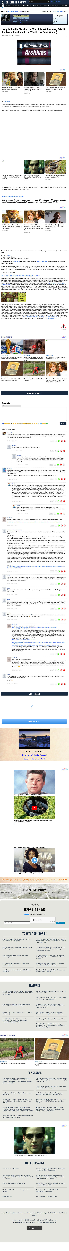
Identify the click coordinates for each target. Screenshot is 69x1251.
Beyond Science (27, 5)
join (9, 255)
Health (20, 5)
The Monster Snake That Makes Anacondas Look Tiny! (55, 176)
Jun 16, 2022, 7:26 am (12, 525)
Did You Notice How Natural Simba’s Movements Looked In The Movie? (12, 226)
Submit (60, 923)
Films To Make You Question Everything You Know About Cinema (54, 226)
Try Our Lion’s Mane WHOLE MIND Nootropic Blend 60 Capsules (20, 275)
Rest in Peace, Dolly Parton (11, 1169)
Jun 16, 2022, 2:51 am (12, 440)
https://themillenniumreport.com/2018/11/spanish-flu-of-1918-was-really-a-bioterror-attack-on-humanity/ (36, 645)
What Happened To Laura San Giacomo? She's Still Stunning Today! (33, 359)
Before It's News (16, 2)
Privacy (29, 1213)
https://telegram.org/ (23, 893)
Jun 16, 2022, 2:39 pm (12, 608)
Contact (24, 1213)
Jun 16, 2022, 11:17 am (17, 501)
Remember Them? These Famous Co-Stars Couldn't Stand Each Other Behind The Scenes (33, 227)
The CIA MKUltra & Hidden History (46, 1196)
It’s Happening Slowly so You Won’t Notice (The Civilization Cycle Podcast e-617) (50, 1169)
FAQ (19, 1213)
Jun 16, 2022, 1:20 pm (12, 571)
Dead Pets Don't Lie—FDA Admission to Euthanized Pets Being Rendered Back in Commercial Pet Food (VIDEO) (15, 1020)
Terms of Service (38, 1213)
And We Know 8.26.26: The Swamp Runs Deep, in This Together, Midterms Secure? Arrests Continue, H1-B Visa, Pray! (51, 941)
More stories (25, 22)
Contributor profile (17, 22)
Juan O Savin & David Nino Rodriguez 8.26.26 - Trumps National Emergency (17, 940)
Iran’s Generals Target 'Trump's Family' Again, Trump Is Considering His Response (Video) (49, 1013)
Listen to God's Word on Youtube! (34, 755)
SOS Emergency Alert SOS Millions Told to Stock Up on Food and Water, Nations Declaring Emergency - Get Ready (50, 949)
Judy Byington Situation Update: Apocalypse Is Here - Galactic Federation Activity (50, 964)
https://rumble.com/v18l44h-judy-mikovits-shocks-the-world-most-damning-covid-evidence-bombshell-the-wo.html (34, 522)
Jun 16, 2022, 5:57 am (12, 479)
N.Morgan (7, 101)
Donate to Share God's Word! (34, 759)
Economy (14, 5)
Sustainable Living (48, 5)
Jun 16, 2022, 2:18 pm (12, 594)
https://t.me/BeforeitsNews (52, 893)
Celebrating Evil (7, 1196)
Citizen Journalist (41, 261)
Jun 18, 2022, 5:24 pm (17, 670)
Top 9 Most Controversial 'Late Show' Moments (29, 847)
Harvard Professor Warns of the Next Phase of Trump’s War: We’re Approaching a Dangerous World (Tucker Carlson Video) (50, 1109)
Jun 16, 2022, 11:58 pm (22, 464)
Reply (52, 441)
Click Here (16, 261)
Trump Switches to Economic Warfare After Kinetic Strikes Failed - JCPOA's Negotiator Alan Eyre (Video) (51, 1101)
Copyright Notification (50, 1213)
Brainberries (5, 181)
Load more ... (34, 721)
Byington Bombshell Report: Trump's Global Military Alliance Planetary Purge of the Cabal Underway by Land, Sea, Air (18, 993)
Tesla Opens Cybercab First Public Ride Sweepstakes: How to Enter (48, 1190)
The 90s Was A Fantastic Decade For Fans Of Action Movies (32, 177)
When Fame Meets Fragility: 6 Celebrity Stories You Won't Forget (11, 177)
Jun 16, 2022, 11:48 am (22, 513)
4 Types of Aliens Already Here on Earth (14, 1183)
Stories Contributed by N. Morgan (12, 196)
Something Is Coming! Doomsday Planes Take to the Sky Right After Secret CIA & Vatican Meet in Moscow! (50, 957)
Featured (8, 5)
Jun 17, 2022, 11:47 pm (12, 683)
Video (66, 5)
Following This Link (51, 318)
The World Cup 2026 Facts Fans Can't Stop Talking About (11, 358)
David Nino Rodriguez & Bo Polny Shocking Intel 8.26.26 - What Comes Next (50, 970)
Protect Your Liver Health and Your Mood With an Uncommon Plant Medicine (50, 1184)
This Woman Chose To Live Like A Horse (13, 1063)
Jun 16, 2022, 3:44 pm (17, 450)
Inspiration (57, 5)
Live (63, 5)
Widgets (34, 1215)
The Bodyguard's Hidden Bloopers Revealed (28, 873)
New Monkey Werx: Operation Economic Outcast (50, 1019)
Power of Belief (37, 5)
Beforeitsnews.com (15, 11)
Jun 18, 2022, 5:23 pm (17, 654)
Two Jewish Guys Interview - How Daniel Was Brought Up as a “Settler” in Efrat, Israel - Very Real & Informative (18, 1177)
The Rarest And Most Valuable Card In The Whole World (10, 379)
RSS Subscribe (62, 1213)
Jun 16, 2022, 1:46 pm (12, 583)
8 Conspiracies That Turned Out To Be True (28, 795)
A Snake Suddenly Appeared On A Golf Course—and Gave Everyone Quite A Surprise (33, 821)
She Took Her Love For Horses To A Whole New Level (56, 358)
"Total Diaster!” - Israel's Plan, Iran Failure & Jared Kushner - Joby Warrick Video (51, 998)
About (3, 1213)
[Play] (34, 739)
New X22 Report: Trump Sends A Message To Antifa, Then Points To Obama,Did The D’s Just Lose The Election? (50, 1006)
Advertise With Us (11, 1213)
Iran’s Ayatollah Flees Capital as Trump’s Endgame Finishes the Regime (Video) (18, 1116)
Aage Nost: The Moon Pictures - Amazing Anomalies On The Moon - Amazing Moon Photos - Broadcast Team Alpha (51, 1025)
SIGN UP (26, 914)
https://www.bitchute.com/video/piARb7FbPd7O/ (23, 639)
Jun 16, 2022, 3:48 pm (12, 619)
